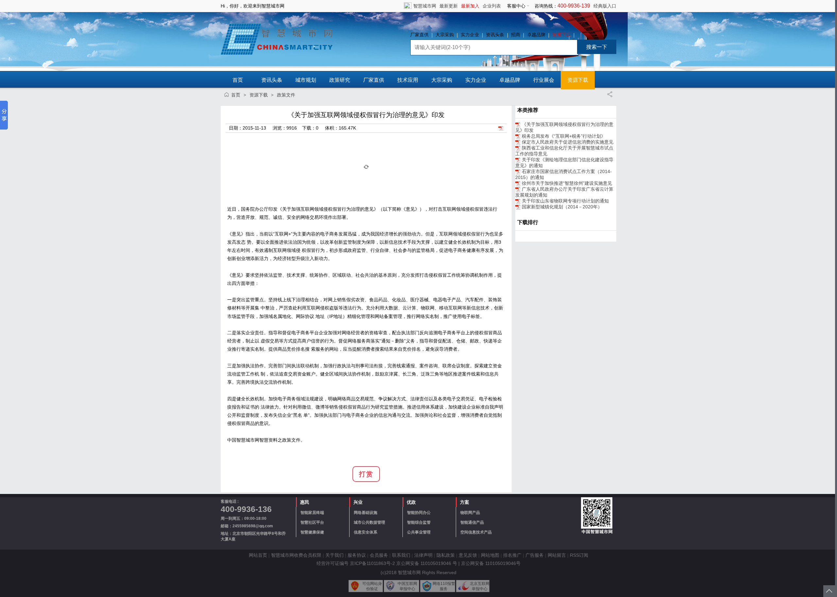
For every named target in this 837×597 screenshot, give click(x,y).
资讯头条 (495, 34)
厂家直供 (419, 34)
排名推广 (512, 555)
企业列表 (492, 6)
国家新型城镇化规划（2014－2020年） (562, 206)
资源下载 (561, 34)
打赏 (366, 474)
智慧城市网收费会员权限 (296, 555)
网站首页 (258, 555)
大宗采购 (445, 34)
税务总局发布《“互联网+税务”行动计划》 (564, 136)
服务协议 (357, 555)
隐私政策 (445, 555)
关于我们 (334, 555)
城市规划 (305, 80)
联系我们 (401, 555)
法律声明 (423, 555)
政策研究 (339, 80)
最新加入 (470, 6)
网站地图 (490, 555)
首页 (237, 80)
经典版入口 (604, 6)
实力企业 (470, 34)
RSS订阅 (579, 555)
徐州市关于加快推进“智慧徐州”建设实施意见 (567, 183)
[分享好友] (609, 94)
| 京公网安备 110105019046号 (489, 563)
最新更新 (448, 6)
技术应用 (407, 80)
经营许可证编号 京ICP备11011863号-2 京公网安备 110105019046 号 (386, 563)
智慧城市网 (424, 6)
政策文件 (286, 94)
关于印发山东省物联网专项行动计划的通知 (565, 200)
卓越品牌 (536, 34)
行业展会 (543, 80)
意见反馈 (468, 555)
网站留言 (557, 555)
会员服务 (379, 555)
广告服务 (534, 555)
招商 (515, 34)
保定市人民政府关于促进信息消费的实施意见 (567, 142)
